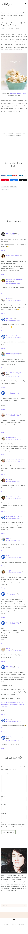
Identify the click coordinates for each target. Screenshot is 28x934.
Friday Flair (5, 186)
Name (3, 796)
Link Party (13, 186)
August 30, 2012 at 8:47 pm (13, 235)
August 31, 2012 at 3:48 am (13, 540)
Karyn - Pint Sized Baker (12, 255)
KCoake (8, 648)
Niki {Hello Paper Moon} (12, 335)
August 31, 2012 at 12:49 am (14, 461)
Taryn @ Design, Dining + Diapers (15, 372)
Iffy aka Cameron (11, 593)
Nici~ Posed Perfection (12, 622)
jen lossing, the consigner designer (15, 736)
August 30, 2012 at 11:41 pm (13, 439)
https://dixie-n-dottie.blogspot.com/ (11, 728)
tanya (7, 538)
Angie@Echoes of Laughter (13, 459)
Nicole (8, 298)
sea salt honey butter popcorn (17, 93)
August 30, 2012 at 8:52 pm (13, 257)
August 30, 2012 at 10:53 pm (14, 416)
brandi (8, 479)
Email (3, 805)
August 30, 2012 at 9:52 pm (13, 393)
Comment (4, 774)
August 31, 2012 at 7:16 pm (13, 740)
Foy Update (9, 666)
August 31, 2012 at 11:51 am (13, 721)
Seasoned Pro (19, 924)
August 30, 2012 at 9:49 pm (13, 376)
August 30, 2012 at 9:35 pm (13, 320)
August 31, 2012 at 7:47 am (13, 650)
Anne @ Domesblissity (12, 414)
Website (3, 813)
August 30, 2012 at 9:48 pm (13, 355)
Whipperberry (9, 4)
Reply (3, 250)
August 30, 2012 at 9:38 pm (13, 337)
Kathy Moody (9, 318)
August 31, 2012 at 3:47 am (13, 518)
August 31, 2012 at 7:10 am (13, 623)
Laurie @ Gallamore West (13, 392)
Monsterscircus (10, 437)
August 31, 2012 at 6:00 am (13, 572)
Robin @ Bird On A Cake (13, 516)
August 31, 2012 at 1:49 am (13, 481)
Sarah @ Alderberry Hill (12, 496)
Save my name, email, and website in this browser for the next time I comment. (13, 826)
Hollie (7, 556)
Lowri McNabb (10, 233)
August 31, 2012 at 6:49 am (13, 594)
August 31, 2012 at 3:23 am (13, 498)
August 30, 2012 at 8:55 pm (13, 283)
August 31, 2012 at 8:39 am (13, 668)
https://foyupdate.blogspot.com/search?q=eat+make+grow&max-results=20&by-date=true (12, 704)
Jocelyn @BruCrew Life (12, 353)
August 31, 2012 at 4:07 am (13, 557)
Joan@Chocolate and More (13, 571)
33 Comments (19, 28)
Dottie (7, 719)
